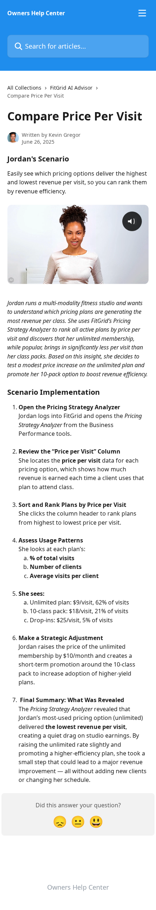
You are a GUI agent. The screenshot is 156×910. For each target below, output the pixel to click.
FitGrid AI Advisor (71, 87)
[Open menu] (142, 13)
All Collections (24, 87)
